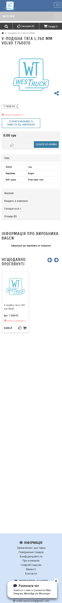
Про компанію (31, 560)
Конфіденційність (31, 556)
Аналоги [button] (9, 193)
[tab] (31, 158)
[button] (6, 26)
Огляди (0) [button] (10, 216)
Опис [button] (7, 158)
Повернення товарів (31, 552)
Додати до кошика (46, 144)
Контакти (31, 573)
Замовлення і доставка (31, 548)
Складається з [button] (12, 208)
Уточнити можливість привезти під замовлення (21, 123)
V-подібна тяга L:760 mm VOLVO (21, 33)
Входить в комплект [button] (16, 201)
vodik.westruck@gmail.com (32, 601)
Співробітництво (31, 565)
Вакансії (31, 569)
